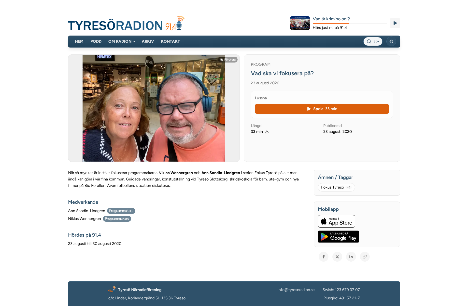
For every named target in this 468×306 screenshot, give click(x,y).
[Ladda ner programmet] (267, 132)
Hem (79, 41)
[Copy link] (365, 257)
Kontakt (170, 41)
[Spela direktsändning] (395, 23)
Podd (95, 41)
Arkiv (148, 41)
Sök (376, 41)
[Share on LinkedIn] (351, 257)
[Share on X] (337, 257)
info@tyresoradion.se (296, 289)
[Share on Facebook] (323, 257)
